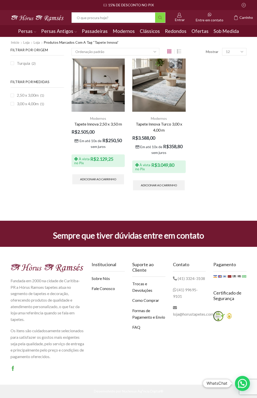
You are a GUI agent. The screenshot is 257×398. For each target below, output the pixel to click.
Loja (26, 42)
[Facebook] (13, 368)
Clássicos (150, 31)
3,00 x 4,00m (28, 103)
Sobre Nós (101, 278)
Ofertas (200, 31)
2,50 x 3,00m (28, 95)
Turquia (23, 63)
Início (15, 42)
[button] (242, 383)
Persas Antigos (57, 31)
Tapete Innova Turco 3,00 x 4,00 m (159, 127)
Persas (25, 31)
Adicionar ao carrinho (98, 179)
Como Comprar (145, 300)
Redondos (175, 31)
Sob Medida (226, 31)
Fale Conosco (103, 288)
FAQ (136, 327)
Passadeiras (95, 31)
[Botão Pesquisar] (160, 18)
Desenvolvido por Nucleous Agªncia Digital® (128, 391)
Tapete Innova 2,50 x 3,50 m (98, 124)
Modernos (124, 31)
